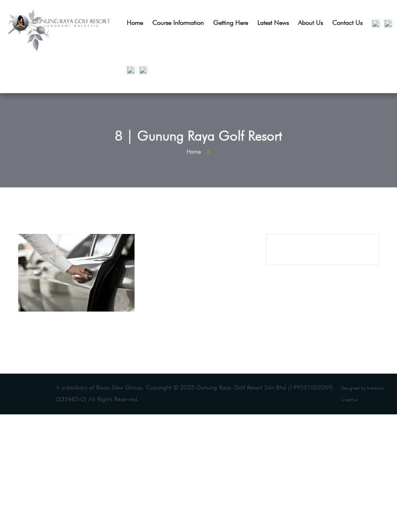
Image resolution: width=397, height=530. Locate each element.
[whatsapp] (386, 23)
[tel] (374, 23)
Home (135, 22)
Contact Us (347, 22)
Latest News (273, 22)
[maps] (141, 70)
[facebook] (129, 70)
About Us (310, 22)
